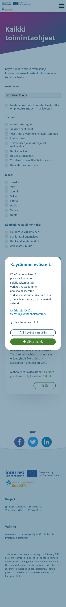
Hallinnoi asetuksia (27, 322)
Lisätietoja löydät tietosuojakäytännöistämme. (28, 312)
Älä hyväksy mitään (33, 332)
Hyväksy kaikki (33, 342)
